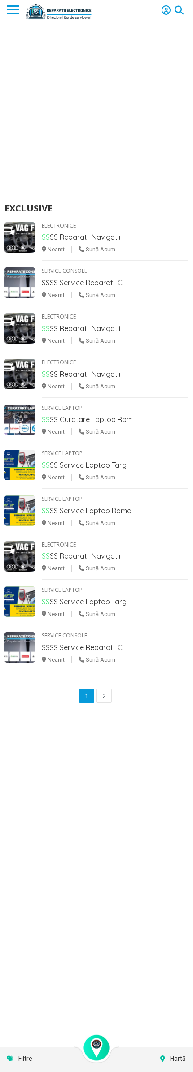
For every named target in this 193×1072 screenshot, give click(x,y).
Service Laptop (62, 408)
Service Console (64, 271)
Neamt (55, 249)
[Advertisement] (96, 112)
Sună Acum (99, 249)
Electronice (59, 225)
